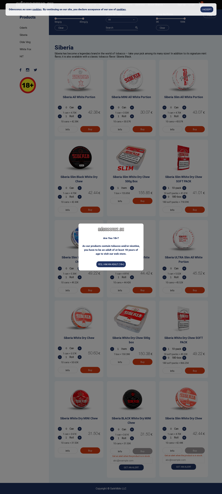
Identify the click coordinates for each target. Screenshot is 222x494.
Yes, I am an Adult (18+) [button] (111, 264)
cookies (36, 9)
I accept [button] (207, 9)
